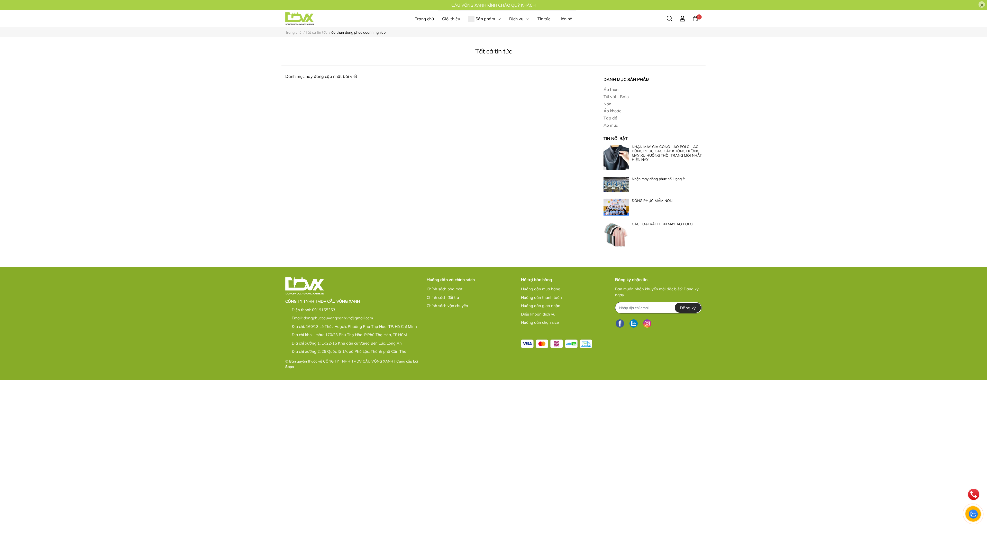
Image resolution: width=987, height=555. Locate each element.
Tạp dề (610, 118)
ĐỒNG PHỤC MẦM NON (652, 200)
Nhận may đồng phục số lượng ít (658, 179)
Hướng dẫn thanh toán (541, 297)
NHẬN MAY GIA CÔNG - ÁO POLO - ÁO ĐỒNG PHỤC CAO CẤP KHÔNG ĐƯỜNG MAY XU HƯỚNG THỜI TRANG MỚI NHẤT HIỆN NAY (667, 153)
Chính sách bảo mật (444, 288)
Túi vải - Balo (616, 96)
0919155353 (323, 309)
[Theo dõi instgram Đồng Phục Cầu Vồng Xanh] (647, 323)
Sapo (289, 366)
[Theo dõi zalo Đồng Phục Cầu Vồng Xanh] (633, 323)
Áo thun (611, 89)
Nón (607, 103)
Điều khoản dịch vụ (538, 314)
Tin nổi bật (616, 138)
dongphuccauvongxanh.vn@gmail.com (338, 318)
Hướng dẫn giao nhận (540, 305)
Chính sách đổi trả (443, 297)
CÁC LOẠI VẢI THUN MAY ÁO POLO (662, 224)
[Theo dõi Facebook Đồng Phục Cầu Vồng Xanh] (620, 323)
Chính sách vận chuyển (447, 305)
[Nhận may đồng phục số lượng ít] (616, 184)
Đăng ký (688, 307)
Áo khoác (612, 110)
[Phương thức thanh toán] (556, 343)
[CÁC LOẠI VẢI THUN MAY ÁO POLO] (616, 235)
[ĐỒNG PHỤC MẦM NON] (616, 207)
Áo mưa (611, 125)
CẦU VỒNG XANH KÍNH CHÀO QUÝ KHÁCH (493, 5)
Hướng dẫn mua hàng (540, 288)
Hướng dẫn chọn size (540, 322)
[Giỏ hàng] (695, 18)
